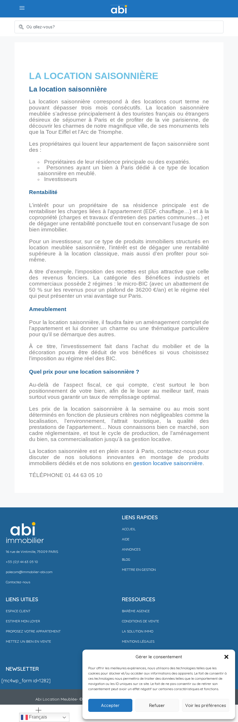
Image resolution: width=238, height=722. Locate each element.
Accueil (129, 529)
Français (37, 716)
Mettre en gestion (139, 569)
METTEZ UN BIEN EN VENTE (28, 641)
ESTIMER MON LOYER (23, 621)
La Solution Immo (137, 631)
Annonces (131, 549)
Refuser (157, 705)
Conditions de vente (140, 621)
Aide (125, 539)
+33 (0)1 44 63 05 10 (22, 562)
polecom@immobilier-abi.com (29, 572)
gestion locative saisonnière (168, 463)
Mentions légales (138, 641)
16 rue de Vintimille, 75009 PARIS (32, 551)
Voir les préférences (205, 705)
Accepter (110, 705)
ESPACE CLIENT (18, 611)
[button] (226, 657)
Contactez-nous (18, 582)
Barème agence (136, 611)
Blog (126, 559)
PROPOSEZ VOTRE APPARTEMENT (33, 631)
